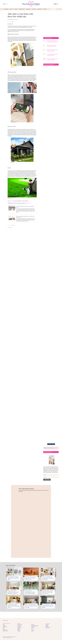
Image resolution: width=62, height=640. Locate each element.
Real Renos (19, 627)
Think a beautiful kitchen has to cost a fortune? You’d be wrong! (31, 606)
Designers (19, 630)
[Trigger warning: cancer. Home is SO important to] (51, 274)
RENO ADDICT (19, 624)
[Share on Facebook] (8, 21)
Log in (11, 637)
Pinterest (47, 626)
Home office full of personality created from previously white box (13, 592)
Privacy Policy (5, 629)
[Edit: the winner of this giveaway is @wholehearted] (45, 240)
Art (31, 628)
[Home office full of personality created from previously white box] (14, 582)
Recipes (32, 630)
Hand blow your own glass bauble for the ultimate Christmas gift (30, 578)
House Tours (19, 626)
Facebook (47, 624)
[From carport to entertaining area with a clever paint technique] (31, 582)
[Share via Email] (12, 21)
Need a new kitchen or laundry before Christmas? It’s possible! (48, 578)
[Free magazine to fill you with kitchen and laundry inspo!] (14, 568)
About (4, 624)
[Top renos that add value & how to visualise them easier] (22, 209)
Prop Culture (28, 203)
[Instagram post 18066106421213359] (45, 69)
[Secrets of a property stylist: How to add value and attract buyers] (22, 218)
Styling (18, 629)
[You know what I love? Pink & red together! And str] (45, 377)
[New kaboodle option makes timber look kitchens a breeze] (14, 596)
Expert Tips (33, 626)
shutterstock (11, 198)
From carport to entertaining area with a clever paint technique (30, 592)
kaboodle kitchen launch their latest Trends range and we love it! (47, 592)
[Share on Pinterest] (9, 21)
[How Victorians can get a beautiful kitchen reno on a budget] (48, 596)
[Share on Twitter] (13, 21)
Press (4, 627)
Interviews (19, 628)
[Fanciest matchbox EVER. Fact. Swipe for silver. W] (51, 376)
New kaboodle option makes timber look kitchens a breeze (14, 606)
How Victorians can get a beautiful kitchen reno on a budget (48, 606)
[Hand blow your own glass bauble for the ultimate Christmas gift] (31, 568)
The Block (32, 627)
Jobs (3, 628)
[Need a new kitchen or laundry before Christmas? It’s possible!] (48, 568)
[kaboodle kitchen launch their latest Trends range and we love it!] (48, 582)
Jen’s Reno (19, 625)
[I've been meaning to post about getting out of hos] (56, 127)
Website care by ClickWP (6, 637)
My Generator (15, 66)
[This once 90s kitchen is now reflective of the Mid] (56, 402)
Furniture (32, 629)
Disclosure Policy (5, 630)
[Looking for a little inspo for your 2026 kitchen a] (51, 81)
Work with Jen (5, 626)
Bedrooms (32, 624)
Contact (4, 625)
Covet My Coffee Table (34, 625)
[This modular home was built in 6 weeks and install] (56, 207)
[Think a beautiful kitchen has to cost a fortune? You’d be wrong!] (31, 596)
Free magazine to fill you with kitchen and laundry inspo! (13, 578)
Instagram (47, 625)
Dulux (14, 162)
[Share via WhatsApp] (11, 21)
